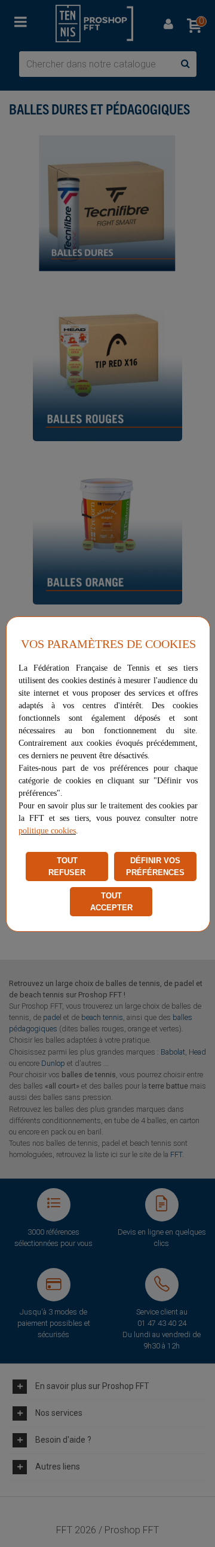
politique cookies (47, 830)
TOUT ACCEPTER (111, 901)
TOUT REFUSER (66, 866)
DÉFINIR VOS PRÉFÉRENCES (155, 866)
